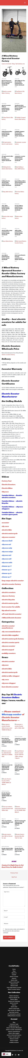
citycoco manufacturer (14, 1031)
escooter (5, 523)
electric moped (8, 650)
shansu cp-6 (6, 573)
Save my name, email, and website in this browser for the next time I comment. (14, 931)
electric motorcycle (10, 533)
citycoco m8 (6, 559)
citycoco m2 (6, 555)
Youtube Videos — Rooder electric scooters (12, 496)
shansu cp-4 (6, 566)
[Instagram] (15, 1055)
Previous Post (14, 873)
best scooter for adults (11, 607)
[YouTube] (18, 1055)
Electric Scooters (8, 484)
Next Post (14, 877)
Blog (13, 64)
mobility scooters (9, 653)
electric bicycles (8, 600)
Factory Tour (7, 481)
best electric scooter (10, 687)
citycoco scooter (8, 537)
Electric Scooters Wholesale (14, 1028)
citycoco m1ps (7, 551)
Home (14, 969)
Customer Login (14, 1024)
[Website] (14, 924)
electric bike (7, 530)
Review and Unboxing (14, 1001)
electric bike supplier (10, 635)
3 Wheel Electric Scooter (11, 618)
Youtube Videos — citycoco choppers (12, 508)
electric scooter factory (11, 584)
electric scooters (8, 592)
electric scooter (8, 661)
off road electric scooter (11, 614)
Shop (14, 971)
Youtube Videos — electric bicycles (12, 502)
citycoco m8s (7, 562)
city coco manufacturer (11, 632)
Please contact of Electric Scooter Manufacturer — (13, 716)
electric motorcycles (10, 603)
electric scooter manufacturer (8, 627)
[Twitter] (12, 1055)
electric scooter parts (10, 642)
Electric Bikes (7, 488)
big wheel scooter (9, 610)
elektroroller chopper (11, 676)
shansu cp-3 (6, 570)
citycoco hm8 (7, 541)
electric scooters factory (8, 354)
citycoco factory (8, 596)
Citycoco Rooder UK (14, 997)
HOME (14, 861)
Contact (14, 974)
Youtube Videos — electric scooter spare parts (12, 513)
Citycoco (5, 492)
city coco (5, 526)
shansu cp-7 (6, 577)
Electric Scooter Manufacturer (10, 395)
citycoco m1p (7, 548)
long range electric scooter (13, 581)
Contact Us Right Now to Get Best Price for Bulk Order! (13, 866)
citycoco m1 (6, 544)
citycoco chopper (9, 683)
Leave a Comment (6, 64)
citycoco (5, 665)
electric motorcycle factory (13, 639)
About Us (14, 973)
